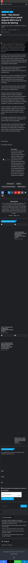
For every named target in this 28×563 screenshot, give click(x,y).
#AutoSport (11, 183)
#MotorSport (21, 186)
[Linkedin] (9, 192)
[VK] (22, 192)
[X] (5, 192)
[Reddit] (19, 192)
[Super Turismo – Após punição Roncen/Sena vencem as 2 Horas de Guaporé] (21, 386)
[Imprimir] (2, 195)
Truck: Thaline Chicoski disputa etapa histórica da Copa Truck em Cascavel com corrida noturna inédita (7, 345)
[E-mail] (3, 179)
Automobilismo (8, 8)
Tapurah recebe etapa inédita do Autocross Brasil (13, 528)
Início (3, 8)
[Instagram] (17, 215)
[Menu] (26, 4)
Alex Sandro (3, 29)
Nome (2, 470)
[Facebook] (2, 192)
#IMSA (19, 183)
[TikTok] (19, 215)
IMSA (11, 11)
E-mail (3, 476)
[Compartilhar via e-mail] (25, 192)
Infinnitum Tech (14, 553)
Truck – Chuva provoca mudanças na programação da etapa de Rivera (7, 329)
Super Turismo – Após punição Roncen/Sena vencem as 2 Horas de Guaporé (20, 440)
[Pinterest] (15, 192)
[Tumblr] (12, 192)
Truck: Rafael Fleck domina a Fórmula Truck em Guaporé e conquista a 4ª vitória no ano (21, 234)
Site (2, 482)
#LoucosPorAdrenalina (9, 186)
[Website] (9, 215)
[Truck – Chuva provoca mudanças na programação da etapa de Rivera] (7, 275)
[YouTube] (15, 215)
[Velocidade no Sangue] (6, 4)
